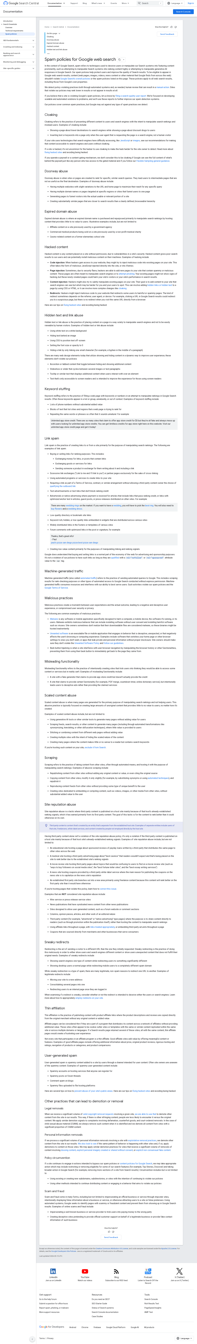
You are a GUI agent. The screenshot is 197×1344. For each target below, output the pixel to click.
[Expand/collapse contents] (59, 33)
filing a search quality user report (131, 96)
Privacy (50, 1338)
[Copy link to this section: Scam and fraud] (67, 1191)
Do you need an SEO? (101, 1299)
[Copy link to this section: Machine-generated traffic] (86, 571)
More (124, 3)
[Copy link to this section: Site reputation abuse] (78, 804)
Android (72, 1327)
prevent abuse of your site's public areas (94, 1091)
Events (114, 3)
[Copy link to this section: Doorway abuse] (70, 171)
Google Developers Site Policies (63, 1251)
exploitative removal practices (142, 1140)
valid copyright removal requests (98, 1114)
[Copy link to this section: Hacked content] (70, 247)
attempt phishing (127, 274)
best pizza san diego (88, 542)
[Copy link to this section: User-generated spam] (79, 1055)
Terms (42, 1338)
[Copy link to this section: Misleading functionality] (82, 661)
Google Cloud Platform (115, 1327)
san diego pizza (70, 542)
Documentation (55, 3)
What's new (97, 3)
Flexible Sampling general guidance (153, 161)
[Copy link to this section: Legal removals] (66, 1108)
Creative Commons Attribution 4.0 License (112, 1249)
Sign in (191, 3)
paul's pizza (56, 542)
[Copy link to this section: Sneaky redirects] (72, 942)
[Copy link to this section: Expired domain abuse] (79, 211)
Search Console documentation (105, 1312)
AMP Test (148, 1312)
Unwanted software (59, 633)
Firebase (97, 1327)
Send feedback (167, 34)
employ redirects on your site (89, 998)
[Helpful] (172, 27)
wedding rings (72, 505)
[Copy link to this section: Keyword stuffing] (72, 389)
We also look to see (87, 1143)
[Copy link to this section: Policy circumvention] (72, 1158)
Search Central (29, 3)
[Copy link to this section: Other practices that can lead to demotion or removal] (126, 1101)
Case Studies (97, 1316)
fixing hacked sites (53, 152)
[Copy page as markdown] (119, 59)
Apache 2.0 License (168, 1249)
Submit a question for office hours (53, 1303)
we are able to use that (145, 1114)
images (136, 140)
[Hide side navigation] (32, 1339)
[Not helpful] (176, 27)
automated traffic (88, 578)
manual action (162, 87)
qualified (115, 557)
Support (74, 3)
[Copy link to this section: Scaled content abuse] (79, 695)
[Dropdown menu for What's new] (105, 3)
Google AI (135, 1327)
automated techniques (158, 778)
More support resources (49, 1312)
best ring (149, 505)
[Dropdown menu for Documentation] (65, 3)
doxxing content (68, 1150)
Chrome (84, 1327)
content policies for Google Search (136, 1163)
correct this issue (108, 889)
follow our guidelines (113, 643)
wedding (117, 505)
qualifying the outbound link (63, 486)
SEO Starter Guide (99, 1303)
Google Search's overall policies (75, 78)
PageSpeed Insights (152, 1308)
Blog (85, 3)
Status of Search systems (103, 1308)
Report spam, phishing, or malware (54, 1308)
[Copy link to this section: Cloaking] (60, 115)
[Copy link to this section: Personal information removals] (85, 1135)
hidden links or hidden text (159, 285)
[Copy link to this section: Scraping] (60, 758)
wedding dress (75, 508)
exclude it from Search (95, 747)
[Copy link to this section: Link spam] (61, 438)
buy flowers (56, 508)
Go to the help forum (48, 1299)
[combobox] (150, 3)
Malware (54, 619)
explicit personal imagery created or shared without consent (105, 1150)
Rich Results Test (151, 1303)
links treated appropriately (102, 927)
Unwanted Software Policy (87, 643)
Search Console (183, 11)
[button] (17, 24)
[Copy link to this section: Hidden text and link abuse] (86, 315)
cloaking (123, 288)
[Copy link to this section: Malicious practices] (75, 598)
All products (149, 1327)
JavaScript (125, 140)
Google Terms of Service (56, 588)
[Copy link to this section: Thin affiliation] (67, 1008)
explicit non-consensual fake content (153, 1150)
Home (47, 27)
